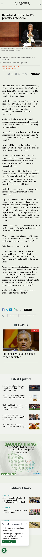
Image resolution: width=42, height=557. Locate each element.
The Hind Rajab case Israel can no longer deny (14, 511)
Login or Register (8, 542)
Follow (36, 74)
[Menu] (2, 4)
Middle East (6, 495)
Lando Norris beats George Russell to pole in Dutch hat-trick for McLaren (13, 388)
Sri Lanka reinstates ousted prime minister (19, 355)
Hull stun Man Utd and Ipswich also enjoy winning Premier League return (14, 407)
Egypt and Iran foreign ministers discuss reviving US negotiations (13, 417)
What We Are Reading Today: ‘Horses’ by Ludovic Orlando (13, 396)
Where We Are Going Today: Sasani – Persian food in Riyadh (14, 425)
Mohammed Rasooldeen (10, 68)
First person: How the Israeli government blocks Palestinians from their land (13, 500)
